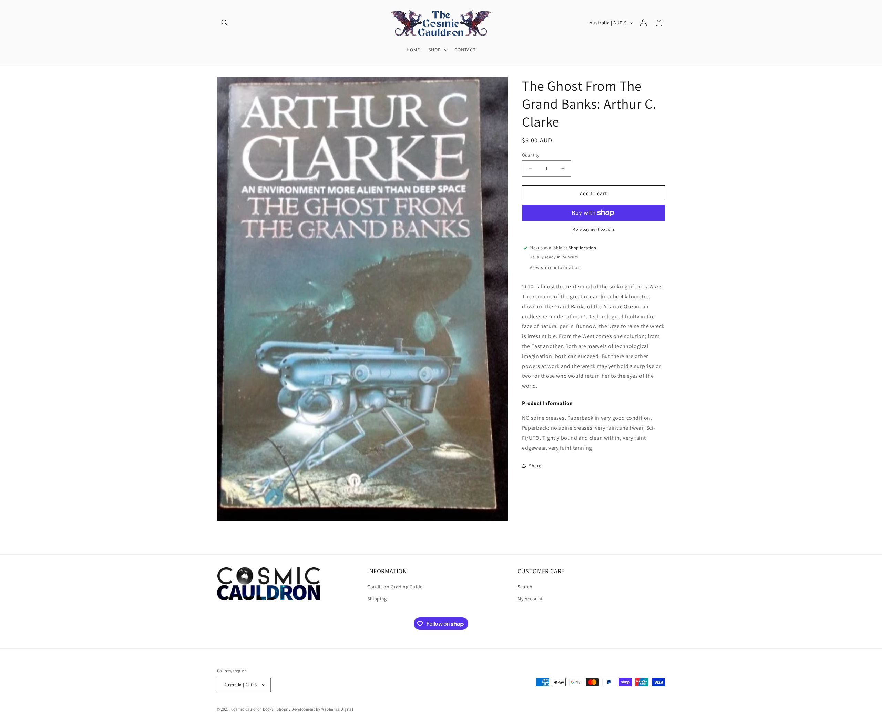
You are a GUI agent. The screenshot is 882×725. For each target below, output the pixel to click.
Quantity (530, 155)
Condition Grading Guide (395, 587)
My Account (530, 599)
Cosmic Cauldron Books (252, 708)
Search (525, 587)
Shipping (377, 599)
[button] (224, 22)
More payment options (593, 229)
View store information (555, 267)
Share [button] (535, 466)
